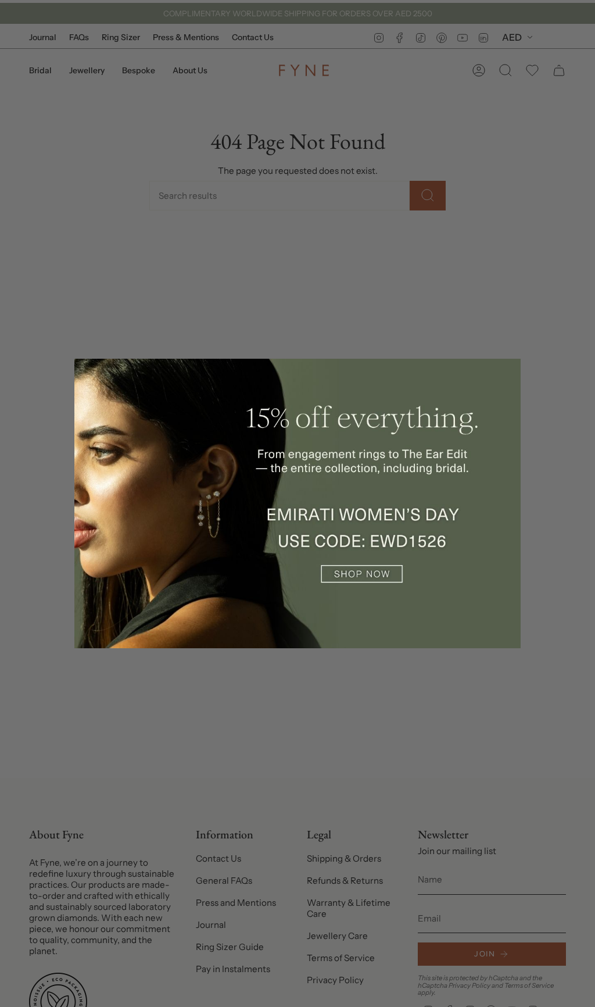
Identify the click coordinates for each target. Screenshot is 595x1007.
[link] (297, 503)
